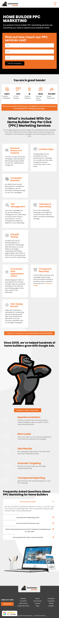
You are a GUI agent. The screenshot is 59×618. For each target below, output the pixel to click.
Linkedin (51, 606)
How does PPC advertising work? (27, 517)
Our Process (37, 601)
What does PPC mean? (28, 502)
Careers (37, 603)
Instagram (51, 598)
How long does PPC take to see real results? (28, 537)
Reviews (23, 598)
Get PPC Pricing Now (15, 63)
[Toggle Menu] (55, 4)
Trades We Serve (23, 606)
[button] (29, 501)
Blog (37, 606)
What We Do (23, 603)
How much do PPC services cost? (27, 523)
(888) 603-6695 (7, 600)
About (37, 598)
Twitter (51, 603)
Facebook (51, 601)
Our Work (23, 601)
